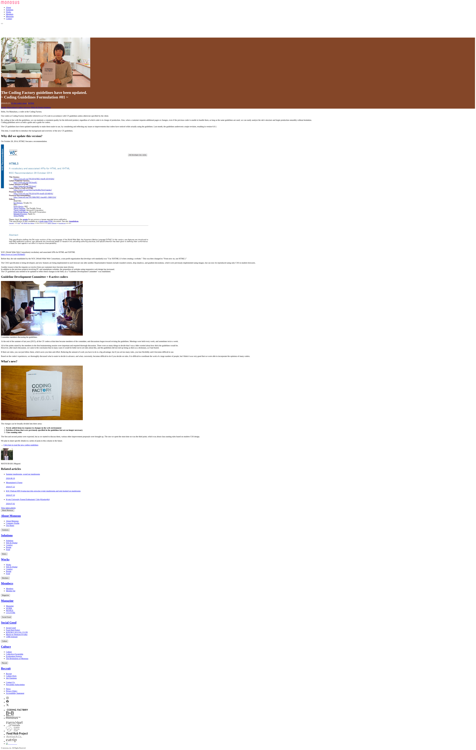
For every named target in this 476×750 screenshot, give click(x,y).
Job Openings (11, 678)
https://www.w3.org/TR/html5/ (13, 254)
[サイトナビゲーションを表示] (2, 23)
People (8, 547)
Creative (9, 545)
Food (8, 549)
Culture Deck (11, 676)
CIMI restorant (11, 637)
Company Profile (12, 523)
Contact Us (10, 682)
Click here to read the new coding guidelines (20, 445)
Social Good (6, 617)
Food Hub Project (13, 630)
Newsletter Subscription (15, 685)
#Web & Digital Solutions (41, 107)
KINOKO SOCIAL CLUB (17, 632)
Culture (4, 641)
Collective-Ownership (14, 654)
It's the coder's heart (19, 103)
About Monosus (7, 510)
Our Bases (10, 525)
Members (9, 14)
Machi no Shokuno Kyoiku (16, 634)
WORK (31, 103)
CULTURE (10, 613)
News (8, 689)
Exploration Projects (14, 656)
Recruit (4, 663)
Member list (10, 591)
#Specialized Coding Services (18, 107)
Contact (9, 19)
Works (8, 12)
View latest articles (8, 508)
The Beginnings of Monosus (17, 658)
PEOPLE (9, 610)
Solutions (9, 10)
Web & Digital (11, 543)
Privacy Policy (11, 691)
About (8, 7)
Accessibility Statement (15, 693)
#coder (3, 107)
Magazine (10, 16)
